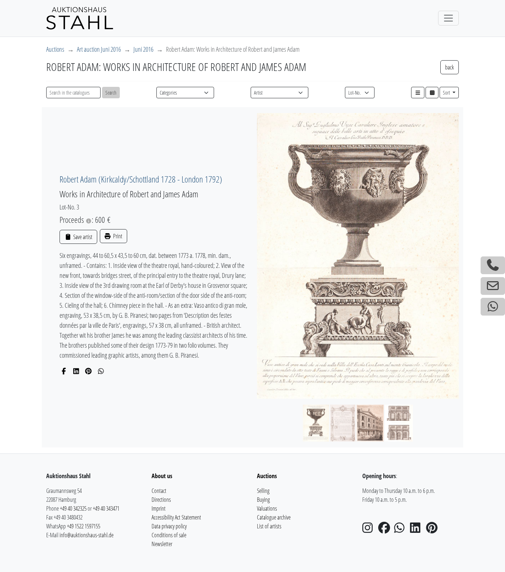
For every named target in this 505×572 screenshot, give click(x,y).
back (449, 67)
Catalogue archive (274, 517)
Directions (161, 500)
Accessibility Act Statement (176, 517)
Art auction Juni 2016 (99, 49)
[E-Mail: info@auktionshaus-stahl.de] (493, 286)
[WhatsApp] (101, 371)
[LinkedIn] (76, 371)
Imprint (159, 508)
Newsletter (162, 544)
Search (110, 92)
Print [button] (117, 236)
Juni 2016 (143, 49)
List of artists (269, 526)
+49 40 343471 (106, 508)
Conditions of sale (169, 535)
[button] (417, 92)
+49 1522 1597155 (83, 526)
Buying (263, 500)
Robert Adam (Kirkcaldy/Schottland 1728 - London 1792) (141, 179)
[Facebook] (64, 371)
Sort (447, 92)
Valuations (267, 508)
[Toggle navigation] (448, 18)
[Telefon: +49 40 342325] (493, 265)
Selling (263, 491)
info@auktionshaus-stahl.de (86, 535)
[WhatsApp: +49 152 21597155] (493, 307)
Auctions (55, 49)
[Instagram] (369, 530)
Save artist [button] (82, 237)
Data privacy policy (169, 526)
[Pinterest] (88, 371)
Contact (159, 491)
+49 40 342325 (73, 508)
